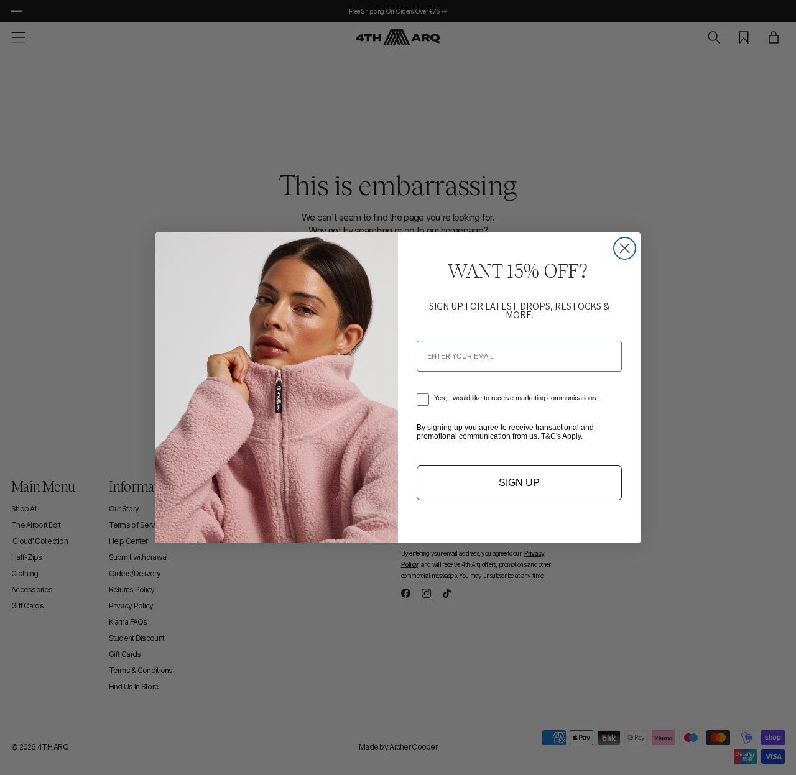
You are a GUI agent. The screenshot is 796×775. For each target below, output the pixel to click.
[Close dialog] (625, 248)
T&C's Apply (561, 436)
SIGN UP (519, 482)
